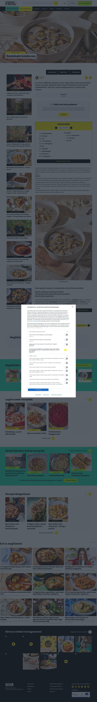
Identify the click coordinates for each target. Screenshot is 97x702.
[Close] (73, 307)
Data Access (46, 394)
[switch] (66, 335)
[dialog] (48, 351)
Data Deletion (38, 394)
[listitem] (48, 331)
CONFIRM (38, 389)
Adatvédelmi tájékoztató (56, 394)
